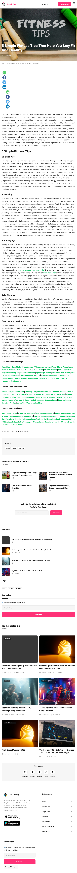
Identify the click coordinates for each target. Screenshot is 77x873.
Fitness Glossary (10, 867)
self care (21, 448)
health (8, 448)
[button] (45, 4)
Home (3, 63)
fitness (14, 448)
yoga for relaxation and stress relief (31, 270)
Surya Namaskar (49, 273)
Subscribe (65, 4)
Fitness (5, 41)
